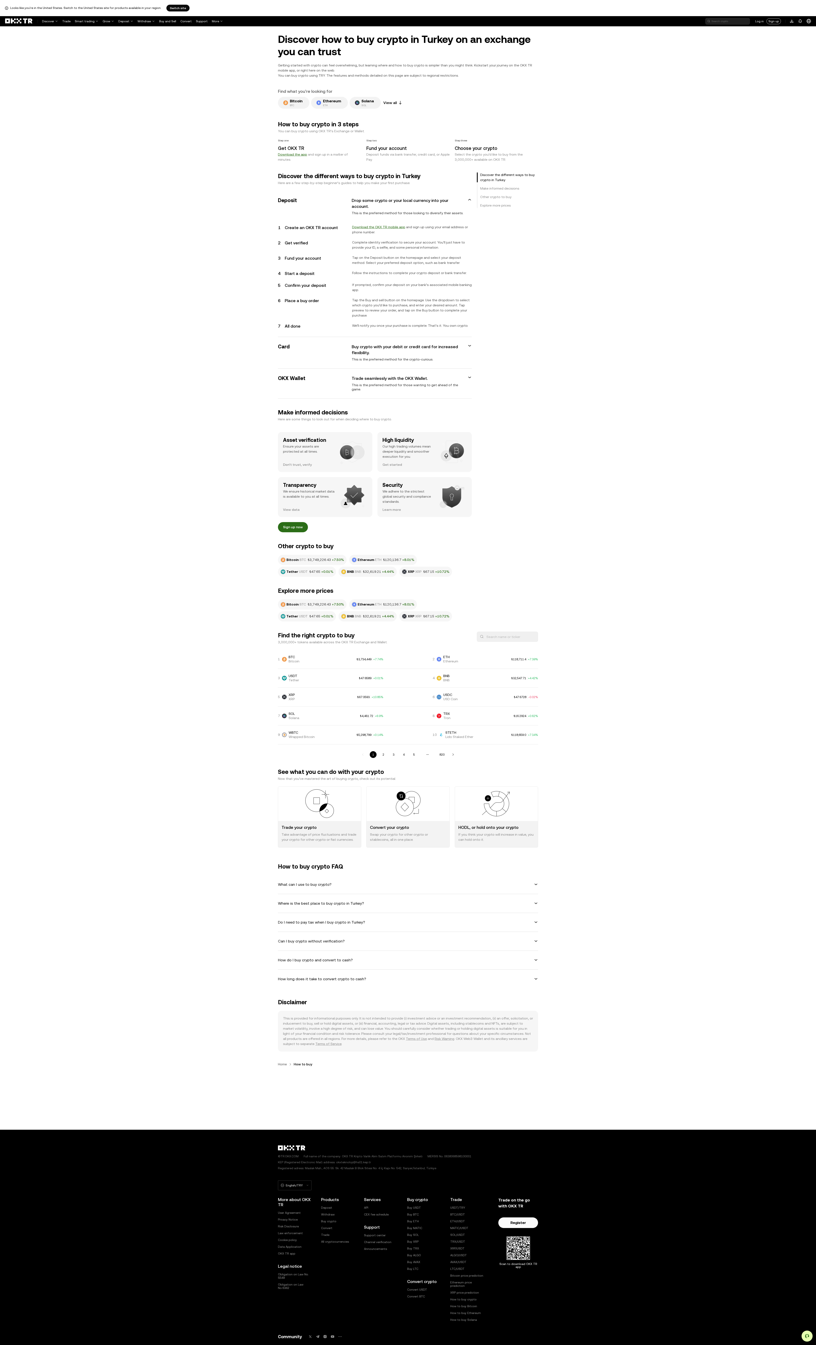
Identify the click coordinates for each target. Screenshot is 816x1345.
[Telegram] (318, 1336)
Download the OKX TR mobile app (378, 227)
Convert (186, 21)
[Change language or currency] (809, 21)
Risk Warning (444, 1039)
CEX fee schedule (376, 1214)
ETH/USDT (457, 1221)
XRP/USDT (457, 1248)
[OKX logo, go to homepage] (18, 21)
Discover (48, 21)
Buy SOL (413, 1235)
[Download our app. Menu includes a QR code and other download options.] (792, 21)
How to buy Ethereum (465, 1313)
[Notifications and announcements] (800, 21)
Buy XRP (413, 1241)
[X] (310, 1336)
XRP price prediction (464, 1292)
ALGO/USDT (458, 1255)
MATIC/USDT (459, 1228)
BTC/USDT (457, 1214)
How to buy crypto (463, 1299)
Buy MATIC (414, 1228)
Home (282, 1064)
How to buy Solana (463, 1319)
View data (291, 510)
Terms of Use (416, 1039)
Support (202, 21)
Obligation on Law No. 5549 (293, 1276)
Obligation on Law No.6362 (290, 1286)
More (215, 21)
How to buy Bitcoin (463, 1306)
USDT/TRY (457, 1207)
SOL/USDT (457, 1235)
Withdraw (144, 21)
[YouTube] (332, 1336)
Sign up (773, 21)
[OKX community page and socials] (340, 1336)
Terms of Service (328, 1044)
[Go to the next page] (453, 754)
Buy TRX (413, 1248)
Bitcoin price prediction (466, 1275)
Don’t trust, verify (297, 465)
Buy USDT (414, 1207)
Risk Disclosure (288, 1226)
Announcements (375, 1249)
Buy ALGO (414, 1255)
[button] (375, 206)
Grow (106, 21)
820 (442, 754)
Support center (375, 1235)
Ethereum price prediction (461, 1284)
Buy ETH (413, 1221)
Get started (392, 465)
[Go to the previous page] (363, 754)
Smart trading (85, 21)
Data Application (290, 1246)
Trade (66, 21)
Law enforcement (290, 1233)
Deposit (123, 21)
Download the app (292, 154)
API (366, 1207)
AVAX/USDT (458, 1262)
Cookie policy (287, 1240)
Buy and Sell (167, 21)
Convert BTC (416, 1296)
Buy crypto (328, 1221)
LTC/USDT (457, 1268)
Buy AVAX (413, 1262)
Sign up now (293, 527)
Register (518, 1222)
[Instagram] (325, 1336)
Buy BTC (413, 1214)
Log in (759, 21)
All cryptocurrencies (335, 1241)
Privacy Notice (288, 1219)
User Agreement (289, 1212)
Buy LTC (412, 1268)
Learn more (391, 510)
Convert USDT (417, 1289)
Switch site (178, 8)
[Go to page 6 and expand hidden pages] (427, 754)
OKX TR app (286, 1253)
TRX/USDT (457, 1241)
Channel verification (377, 1242)
